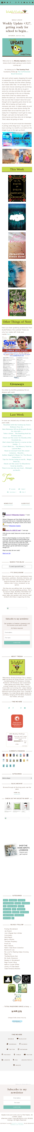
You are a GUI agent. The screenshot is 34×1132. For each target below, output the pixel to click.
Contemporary (8, 903)
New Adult (7, 909)
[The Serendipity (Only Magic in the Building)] (10, 766)
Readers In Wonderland (12, 960)
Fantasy (17, 903)
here (9, 334)
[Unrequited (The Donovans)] (10, 761)
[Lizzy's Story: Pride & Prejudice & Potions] (3, 756)
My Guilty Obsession (11, 958)
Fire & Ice (7, 943)
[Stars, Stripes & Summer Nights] (14, 756)
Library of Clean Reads (11, 966)
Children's (12, 900)
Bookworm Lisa (9, 950)
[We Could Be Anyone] (10, 756)
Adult (5, 900)
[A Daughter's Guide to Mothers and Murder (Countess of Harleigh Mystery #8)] (24, 761)
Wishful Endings (17, 1123)
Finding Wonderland (11, 929)
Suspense (16, 912)
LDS (5, 906)
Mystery (21, 906)
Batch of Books (9, 939)
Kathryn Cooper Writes (11, 964)
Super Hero (7, 912)
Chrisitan (21, 900)
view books (24, 745)
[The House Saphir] (27, 756)
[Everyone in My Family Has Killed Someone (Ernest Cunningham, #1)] (24, 756)
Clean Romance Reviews (12, 968)
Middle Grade (12, 906)
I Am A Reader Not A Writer (13, 933)
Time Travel (24, 912)
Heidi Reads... (8, 937)
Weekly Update (17, 20)
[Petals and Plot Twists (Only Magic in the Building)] (7, 766)
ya (13, 918)
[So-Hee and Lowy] (27, 760)
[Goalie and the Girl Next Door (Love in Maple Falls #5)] (7, 761)
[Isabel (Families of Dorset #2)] (17, 761)
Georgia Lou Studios (17, 1124)
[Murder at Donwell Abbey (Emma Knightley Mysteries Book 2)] (3, 761)
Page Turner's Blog (10, 962)
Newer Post (8, 503)
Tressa (15, 736)
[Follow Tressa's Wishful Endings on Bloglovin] (17, 1022)
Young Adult (19, 915)
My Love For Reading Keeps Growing (16, 952)
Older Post (25, 503)
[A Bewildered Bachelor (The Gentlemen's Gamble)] (20, 756)
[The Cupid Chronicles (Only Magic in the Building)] (14, 766)
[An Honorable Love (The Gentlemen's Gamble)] (17, 756)
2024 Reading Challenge (17, 734)
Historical (25, 903)
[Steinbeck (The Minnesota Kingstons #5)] (20, 761)
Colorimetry (8, 935)
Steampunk (21, 909)
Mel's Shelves (8, 945)
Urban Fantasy (8, 915)
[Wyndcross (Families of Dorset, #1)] (14, 761)
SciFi (14, 909)
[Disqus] (17, 534)
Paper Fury (7, 954)
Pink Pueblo (26, 1115)
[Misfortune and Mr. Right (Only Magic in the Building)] (3, 766)
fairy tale (7, 918)
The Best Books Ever (11, 956)
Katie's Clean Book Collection (14, 947)
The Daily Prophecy (10, 941)
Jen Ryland (8, 931)
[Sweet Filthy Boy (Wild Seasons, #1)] (7, 756)
